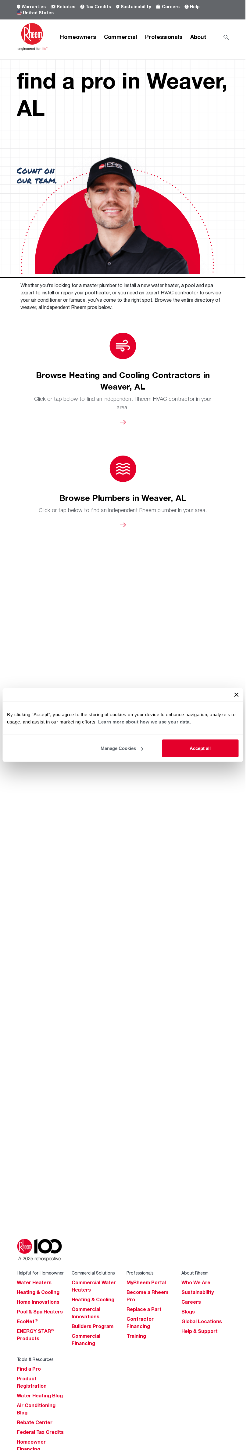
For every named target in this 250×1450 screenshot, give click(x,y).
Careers (171, 6)
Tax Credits (98, 6)
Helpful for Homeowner (40, 1272)
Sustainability (136, 6)
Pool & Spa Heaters (40, 1312)
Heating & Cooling (38, 1292)
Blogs (188, 1312)
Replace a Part (144, 1309)
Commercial (120, 36)
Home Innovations (38, 1302)
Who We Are (195, 1282)
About (198, 36)
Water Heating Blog (40, 1396)
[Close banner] (236, 695)
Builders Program (92, 1326)
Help (195, 6)
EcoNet (27, 1321)
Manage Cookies (118, 748)
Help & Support (199, 1331)
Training (136, 1336)
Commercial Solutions (93, 1272)
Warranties (34, 6)
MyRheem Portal (146, 1282)
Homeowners (78, 36)
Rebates (66, 6)
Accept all (200, 748)
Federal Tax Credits (40, 1432)
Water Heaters (34, 1282)
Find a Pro (29, 1369)
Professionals (163, 36)
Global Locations (201, 1321)
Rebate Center (34, 1422)
